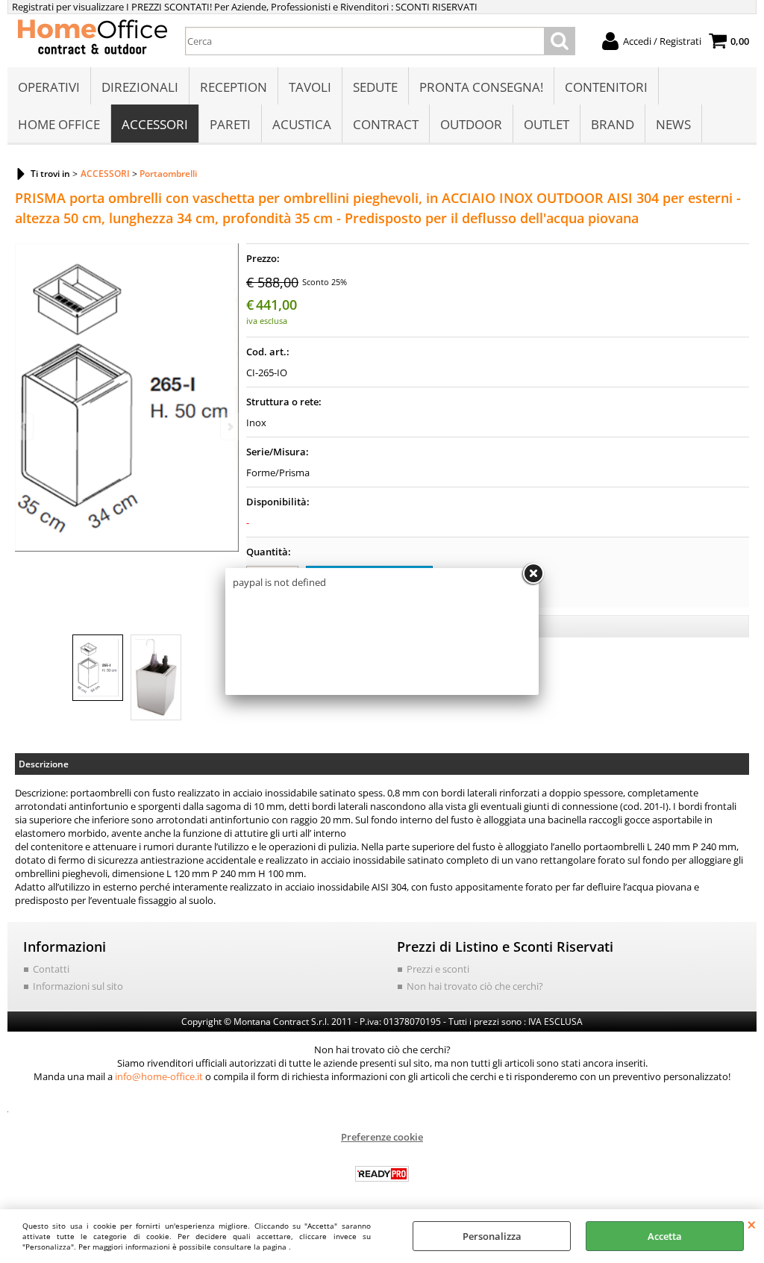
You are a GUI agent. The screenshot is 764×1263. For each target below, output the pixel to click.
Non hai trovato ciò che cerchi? (475, 986)
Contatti (51, 969)
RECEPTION (233, 87)
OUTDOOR (471, 124)
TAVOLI (310, 87)
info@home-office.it (159, 1076)
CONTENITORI (606, 87)
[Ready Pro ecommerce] (382, 1173)
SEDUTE (375, 87)
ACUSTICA (301, 124)
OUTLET (546, 124)
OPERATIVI (49, 87)
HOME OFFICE (59, 124)
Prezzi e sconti (438, 969)
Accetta (665, 1236)
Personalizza (492, 1236)
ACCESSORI (155, 124)
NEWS (673, 124)
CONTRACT (386, 124)
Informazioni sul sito (78, 986)
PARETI (230, 124)
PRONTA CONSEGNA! (481, 87)
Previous (24, 426)
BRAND (612, 124)
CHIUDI (752, 1224)
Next (229, 426)
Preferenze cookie (382, 1137)
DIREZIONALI (139, 87)
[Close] (532, 574)
